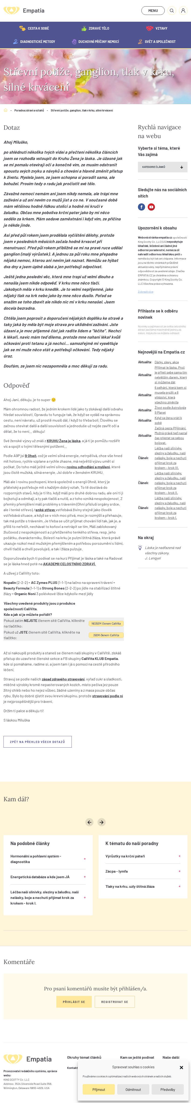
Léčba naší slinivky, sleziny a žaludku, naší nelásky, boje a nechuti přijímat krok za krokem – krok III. (171, 458)
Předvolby (167, 1089)
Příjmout (98, 1089)
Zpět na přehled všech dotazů (37, 741)
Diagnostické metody (37, 42)
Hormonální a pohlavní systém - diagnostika (35, 859)
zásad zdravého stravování (63, 679)
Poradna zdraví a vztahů (29, 110)
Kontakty (73, 1068)
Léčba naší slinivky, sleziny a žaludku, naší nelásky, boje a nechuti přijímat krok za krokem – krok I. (171, 508)
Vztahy (161, 28)
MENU (153, 10)
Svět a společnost (160, 42)
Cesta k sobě (38, 28)
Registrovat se (114, 1001)
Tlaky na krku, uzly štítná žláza (130, 886)
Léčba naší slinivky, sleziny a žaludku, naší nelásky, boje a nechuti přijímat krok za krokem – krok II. (171, 483)
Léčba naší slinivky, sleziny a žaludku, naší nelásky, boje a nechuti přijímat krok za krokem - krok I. (44, 897)
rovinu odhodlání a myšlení (88, 467)
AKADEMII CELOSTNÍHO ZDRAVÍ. (69, 564)
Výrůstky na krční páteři (125, 856)
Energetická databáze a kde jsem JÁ (40, 876)
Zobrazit (145, 291)
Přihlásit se (74, 1001)
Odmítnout (133, 1089)
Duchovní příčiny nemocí (98, 42)
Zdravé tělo (99, 28)
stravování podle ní (107, 696)
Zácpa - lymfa (117, 871)
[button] (181, 1067)
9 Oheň (30, 455)
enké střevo (46, 509)
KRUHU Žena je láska (63, 440)
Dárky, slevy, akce (167, 362)
